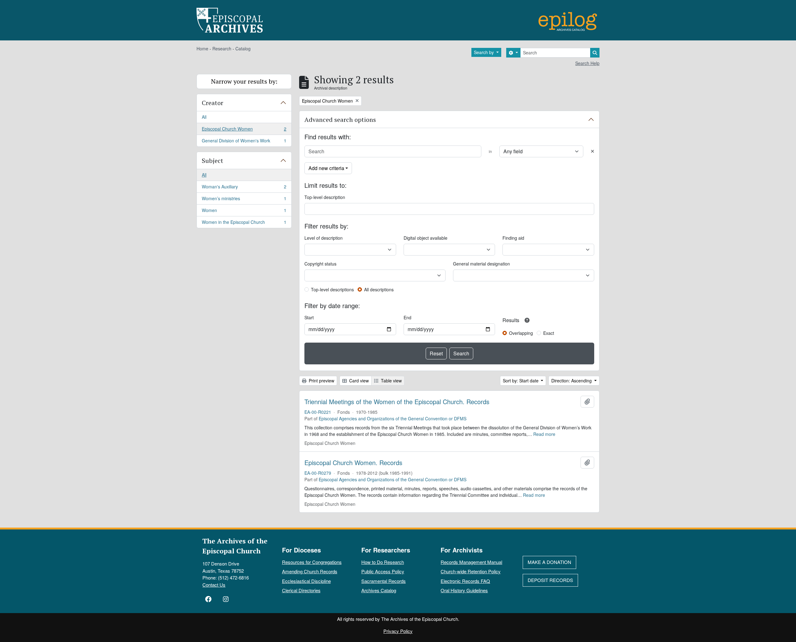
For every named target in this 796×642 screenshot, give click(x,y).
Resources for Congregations (312, 562)
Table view (391, 380)
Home (202, 48)
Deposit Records (550, 580)
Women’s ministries (243, 200)
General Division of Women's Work (243, 141)
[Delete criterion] (592, 151)
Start (309, 317)
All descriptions (379, 289)
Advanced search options (340, 119)
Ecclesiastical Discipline (306, 581)
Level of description (323, 238)
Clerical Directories (301, 590)
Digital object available (425, 238)
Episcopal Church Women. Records (353, 462)
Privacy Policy (398, 631)
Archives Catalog (378, 590)
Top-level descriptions (332, 289)
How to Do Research (382, 562)
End (407, 317)
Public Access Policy (382, 571)
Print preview (321, 380)
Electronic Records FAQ (465, 581)
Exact (548, 333)
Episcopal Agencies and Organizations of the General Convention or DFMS (392, 418)
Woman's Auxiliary (243, 188)
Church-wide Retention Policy (471, 571)
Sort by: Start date (521, 380)
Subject (212, 160)
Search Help (587, 63)
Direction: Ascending (572, 380)
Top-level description (324, 197)
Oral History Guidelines (464, 590)
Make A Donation (549, 562)
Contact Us (213, 584)
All (204, 117)
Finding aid (513, 238)
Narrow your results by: (244, 81)
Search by (484, 52)
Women (243, 211)
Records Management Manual (471, 562)
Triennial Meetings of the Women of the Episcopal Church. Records (396, 401)
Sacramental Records (383, 581)
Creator (212, 103)
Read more (544, 434)
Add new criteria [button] (326, 168)
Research (221, 48)
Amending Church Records (309, 571)
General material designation (481, 264)
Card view (358, 380)
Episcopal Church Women (243, 130)
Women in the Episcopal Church (243, 223)
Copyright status (320, 264)
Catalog (243, 48)
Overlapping (521, 333)
